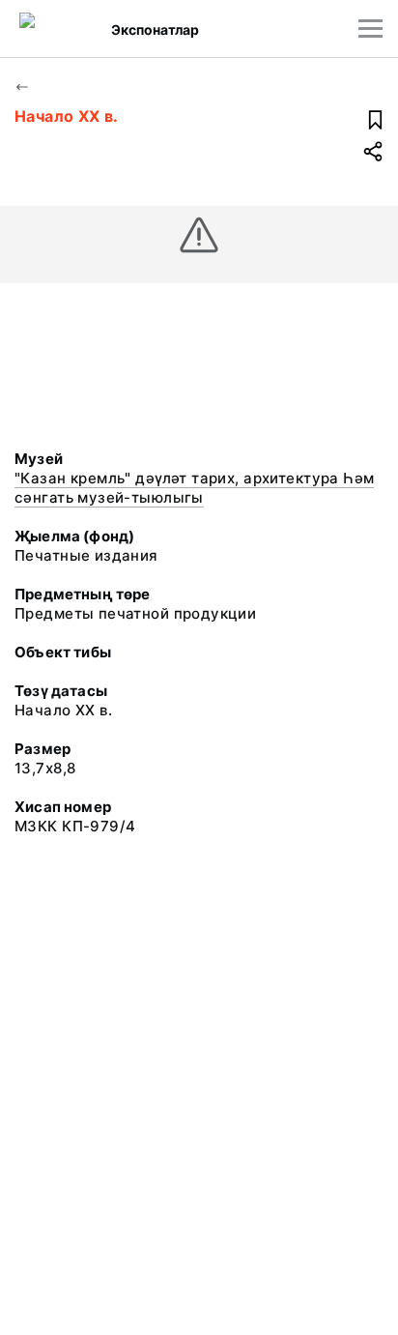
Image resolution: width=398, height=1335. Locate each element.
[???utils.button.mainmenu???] (370, 28)
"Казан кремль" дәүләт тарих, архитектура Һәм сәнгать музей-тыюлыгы (194, 488)
